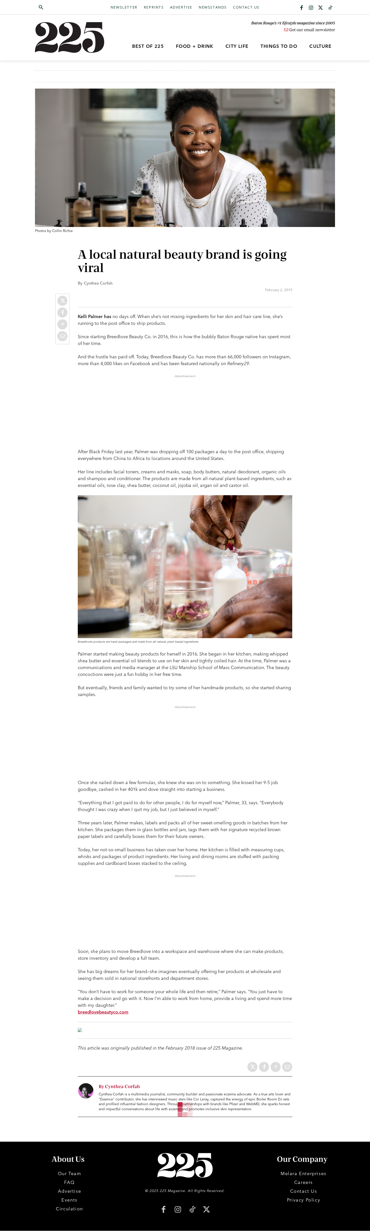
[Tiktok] (330, 8)
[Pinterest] (62, 324)
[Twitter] (320, 8)
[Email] (62, 336)
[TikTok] (192, 1210)
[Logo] (72, 37)
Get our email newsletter (311, 30)
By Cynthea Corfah (119, 1086)
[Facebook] (301, 8)
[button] (65, 8)
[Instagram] (311, 8)
